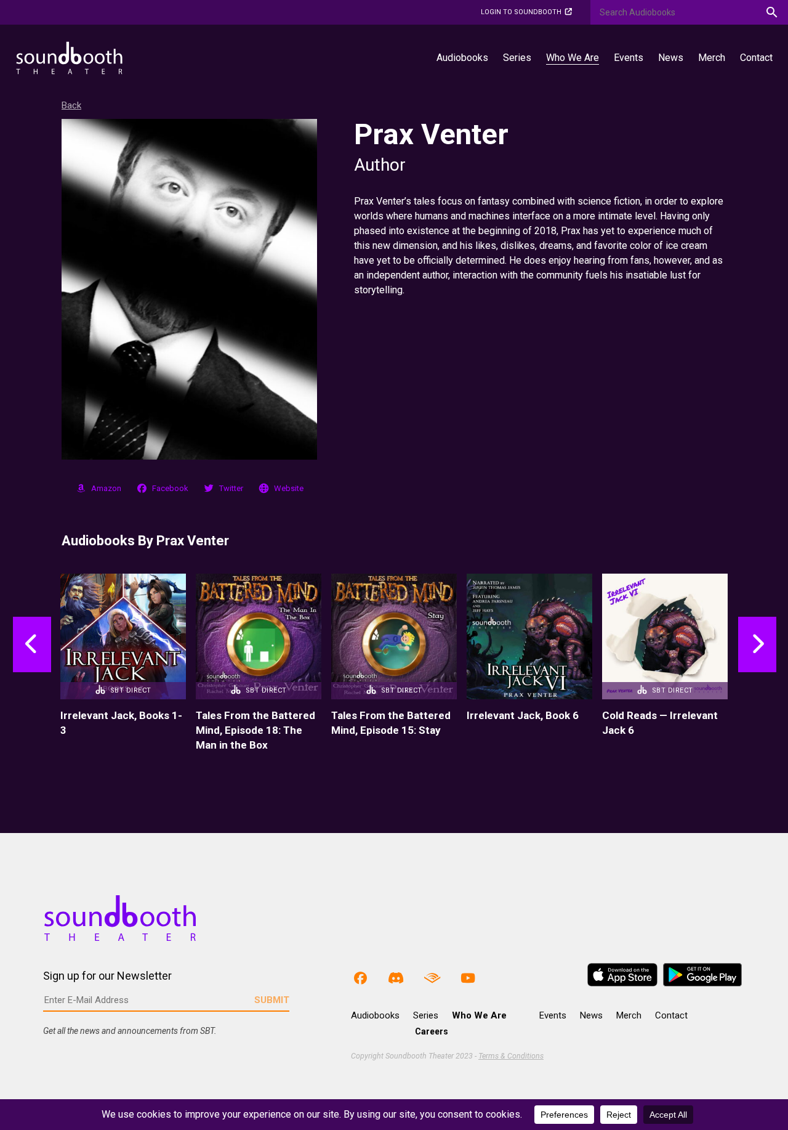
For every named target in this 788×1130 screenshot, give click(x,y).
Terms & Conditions (511, 1055)
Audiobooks (462, 57)
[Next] (746, 663)
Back (71, 105)
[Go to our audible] (432, 977)
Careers (431, 1031)
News (670, 57)
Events (628, 57)
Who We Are (572, 57)
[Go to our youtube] (468, 977)
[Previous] (43, 663)
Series (517, 57)
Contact (756, 57)
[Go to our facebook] (360, 977)
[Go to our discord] (396, 977)
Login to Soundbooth (521, 12)
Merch (711, 57)
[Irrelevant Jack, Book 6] (529, 636)
